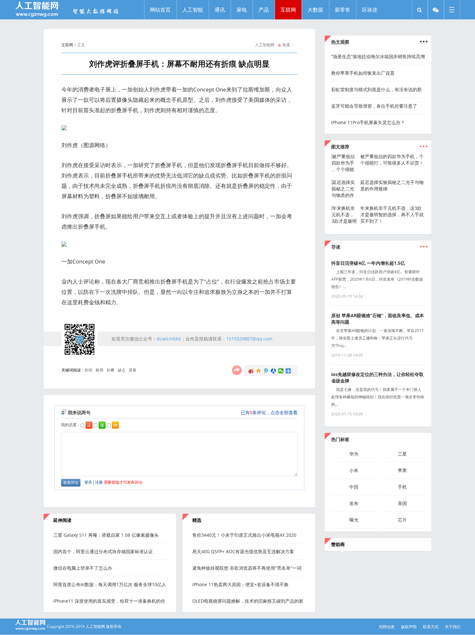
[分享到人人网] (273, 370)
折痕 (88, 370)
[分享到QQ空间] (258, 370)
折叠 (110, 370)
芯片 (402, 520)
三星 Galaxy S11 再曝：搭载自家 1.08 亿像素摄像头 (106, 535)
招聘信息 (387, 627)
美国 (402, 503)
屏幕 (132, 370)
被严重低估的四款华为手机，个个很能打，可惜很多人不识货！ (392, 159)
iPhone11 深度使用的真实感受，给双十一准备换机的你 (109, 601)
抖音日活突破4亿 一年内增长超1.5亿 (368, 263)
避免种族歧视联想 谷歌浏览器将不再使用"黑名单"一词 (246, 568)
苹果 (402, 470)
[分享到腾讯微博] (266, 370)
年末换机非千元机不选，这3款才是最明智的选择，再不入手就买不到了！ (392, 214)
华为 (353, 454)
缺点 (121, 370)
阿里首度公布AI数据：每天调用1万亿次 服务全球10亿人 (109, 584)
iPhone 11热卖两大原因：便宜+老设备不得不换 (240, 584)
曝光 (353, 520)
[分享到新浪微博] (251, 370)
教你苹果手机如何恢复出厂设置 (363, 73)
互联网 (67, 45)
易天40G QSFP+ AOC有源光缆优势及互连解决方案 (243, 551)
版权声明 (409, 627)
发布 (353, 503)
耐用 (99, 370)
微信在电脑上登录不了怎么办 (82, 568)
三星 (402, 454)
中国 (353, 487)
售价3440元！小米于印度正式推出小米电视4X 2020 (244, 535)
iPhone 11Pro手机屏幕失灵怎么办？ (368, 122)
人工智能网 (264, 45)
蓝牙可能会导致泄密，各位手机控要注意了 (374, 106)
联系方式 (430, 627)
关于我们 (452, 627)
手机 (402, 487)
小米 (353, 470)
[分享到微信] (281, 370)
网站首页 (160, 9)
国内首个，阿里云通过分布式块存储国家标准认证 (103, 551)
